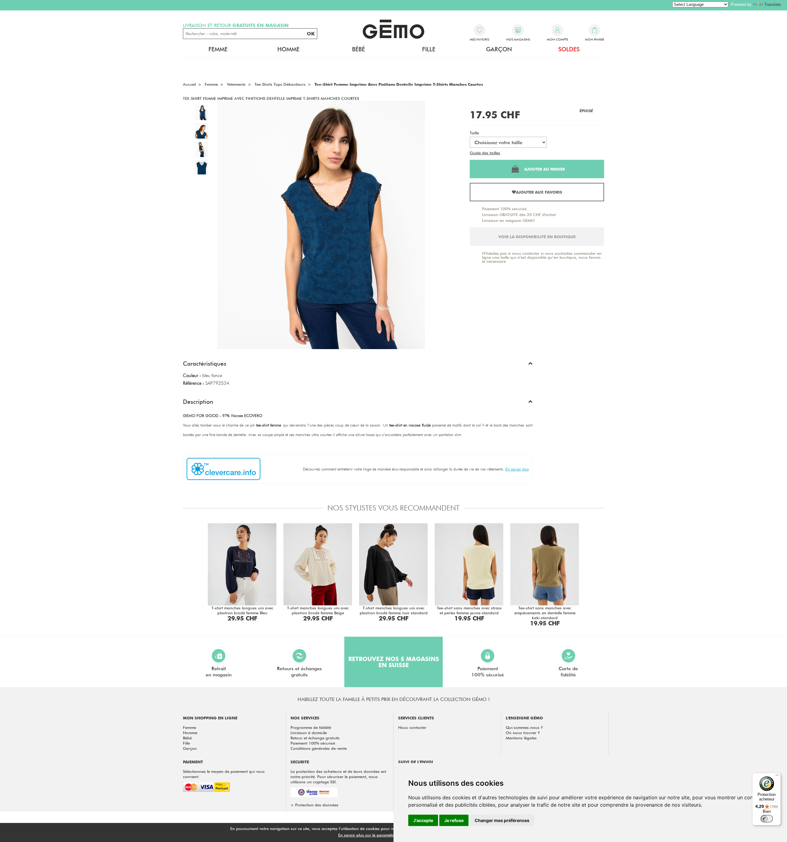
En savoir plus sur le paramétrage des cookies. (381, 834)
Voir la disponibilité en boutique (536, 236)
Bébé (187, 737)
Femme (189, 727)
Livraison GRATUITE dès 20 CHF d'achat (519, 214)
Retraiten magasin (218, 672)
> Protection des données (314, 804)
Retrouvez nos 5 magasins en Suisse (393, 661)
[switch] (767, 818)
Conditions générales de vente (319, 748)
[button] (357, 365)
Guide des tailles (485, 152)
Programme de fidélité (311, 727)
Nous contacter (412, 727)
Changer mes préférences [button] (502, 820)
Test (504, 152)
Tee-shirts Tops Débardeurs (280, 84)
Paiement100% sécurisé (487, 672)
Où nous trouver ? (523, 732)
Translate (772, 4)
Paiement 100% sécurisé (504, 208)
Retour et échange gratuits (315, 737)
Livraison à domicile (309, 732)
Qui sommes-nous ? (524, 727)
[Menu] (777, 776)
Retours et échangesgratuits (299, 672)
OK (311, 34)
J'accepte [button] (423, 820)
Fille (186, 743)
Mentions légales (521, 737)
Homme (190, 732)
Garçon (190, 748)
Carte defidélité (568, 672)
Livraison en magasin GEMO (508, 220)
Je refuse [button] (454, 820)
